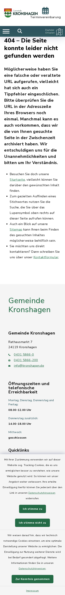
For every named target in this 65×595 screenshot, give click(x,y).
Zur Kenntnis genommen (32, 579)
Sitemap (16, 229)
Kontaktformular (46, 257)
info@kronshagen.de (29, 366)
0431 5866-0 (24, 354)
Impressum (32, 590)
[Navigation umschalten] (6, 31)
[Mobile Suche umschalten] (20, 31)
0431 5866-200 (26, 360)
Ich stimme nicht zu (32, 523)
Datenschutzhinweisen (41, 493)
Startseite (17, 180)
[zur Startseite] (21, 13)
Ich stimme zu (32, 509)
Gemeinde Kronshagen (29, 305)
